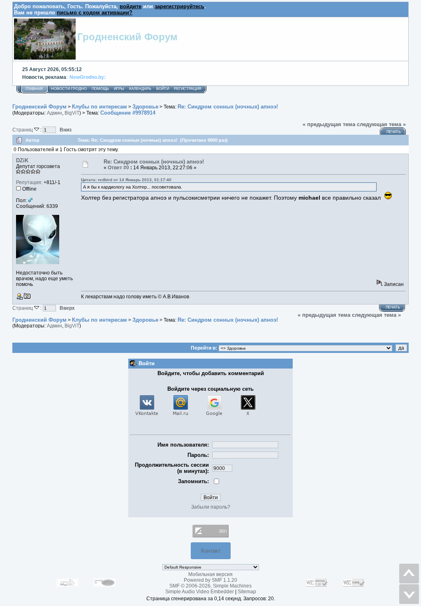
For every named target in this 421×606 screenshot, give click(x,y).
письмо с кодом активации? (94, 12)
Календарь (140, 89)
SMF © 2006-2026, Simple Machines (210, 586)
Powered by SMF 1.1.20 (210, 580)
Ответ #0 (118, 168)
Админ (54, 113)
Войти (162, 89)
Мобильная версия (210, 574)
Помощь (100, 89)
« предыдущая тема (329, 124)
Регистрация (187, 89)
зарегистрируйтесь (179, 6)
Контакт (210, 551)
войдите (130, 6)
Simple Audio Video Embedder (199, 591)
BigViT (72, 113)
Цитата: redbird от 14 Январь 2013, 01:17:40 (126, 179)
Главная (34, 89)
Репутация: (29, 182)
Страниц (23, 129)
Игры (119, 89)
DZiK (22, 160)
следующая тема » (381, 124)
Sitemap (247, 591)
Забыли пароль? (210, 507)
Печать (393, 132)
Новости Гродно (69, 89)
